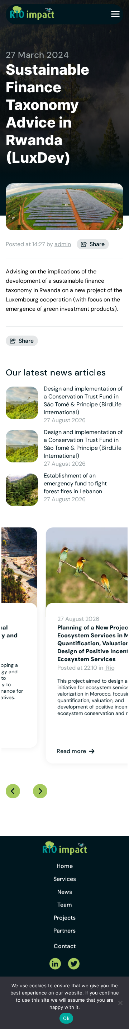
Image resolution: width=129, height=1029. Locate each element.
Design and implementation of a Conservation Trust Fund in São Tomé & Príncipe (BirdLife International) (83, 400)
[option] (64, 645)
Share (97, 244)
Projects (65, 923)
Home (65, 871)
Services (64, 884)
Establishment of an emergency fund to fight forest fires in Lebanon (75, 483)
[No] (120, 1002)
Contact (65, 951)
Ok (66, 1018)
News (64, 897)
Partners (64, 936)
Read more (31, 751)
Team (64, 910)
